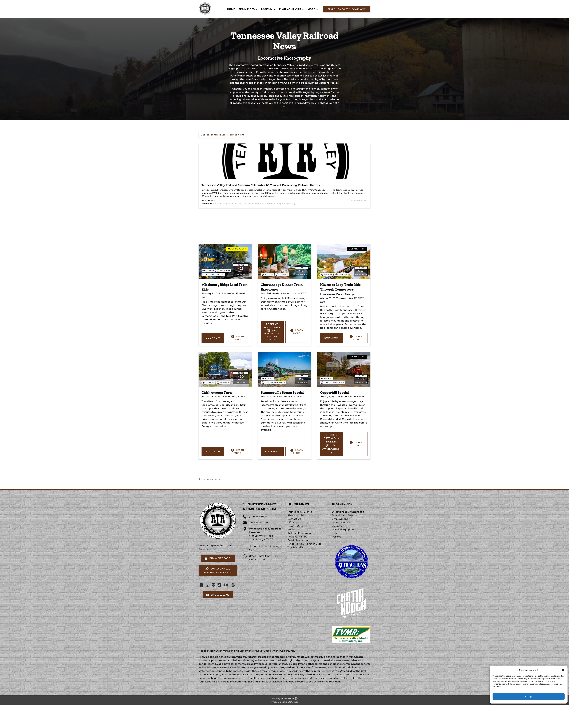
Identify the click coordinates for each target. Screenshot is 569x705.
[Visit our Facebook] (201, 585)
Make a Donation (342, 522)
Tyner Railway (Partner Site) (304, 543)
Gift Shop (293, 522)
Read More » (208, 200)
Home (231, 9)
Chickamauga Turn (217, 392)
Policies (336, 536)
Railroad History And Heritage (280, 203)
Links (335, 533)
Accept (528, 696)
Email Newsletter (297, 540)
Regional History (297, 536)
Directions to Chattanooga (348, 511)
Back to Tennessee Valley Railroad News (222, 134)
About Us (293, 529)
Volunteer (338, 526)
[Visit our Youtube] (233, 585)
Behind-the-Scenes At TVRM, (228, 203)
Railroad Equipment (299, 533)
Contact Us (294, 518)
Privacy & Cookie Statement (284, 702)
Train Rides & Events (299, 511)
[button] (563, 670)
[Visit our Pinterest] (213, 585)
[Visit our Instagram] (207, 585)
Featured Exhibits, (254, 203)
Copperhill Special (334, 392)
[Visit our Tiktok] (219, 585)
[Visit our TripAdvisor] (226, 585)
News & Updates (214, 479)
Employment (340, 518)
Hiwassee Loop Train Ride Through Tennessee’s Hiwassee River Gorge (340, 289)
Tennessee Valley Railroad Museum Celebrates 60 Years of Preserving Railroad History (261, 185)
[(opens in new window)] (351, 543)
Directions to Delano (344, 515)
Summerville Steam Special (282, 392)
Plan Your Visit (296, 515)
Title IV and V (295, 547)
